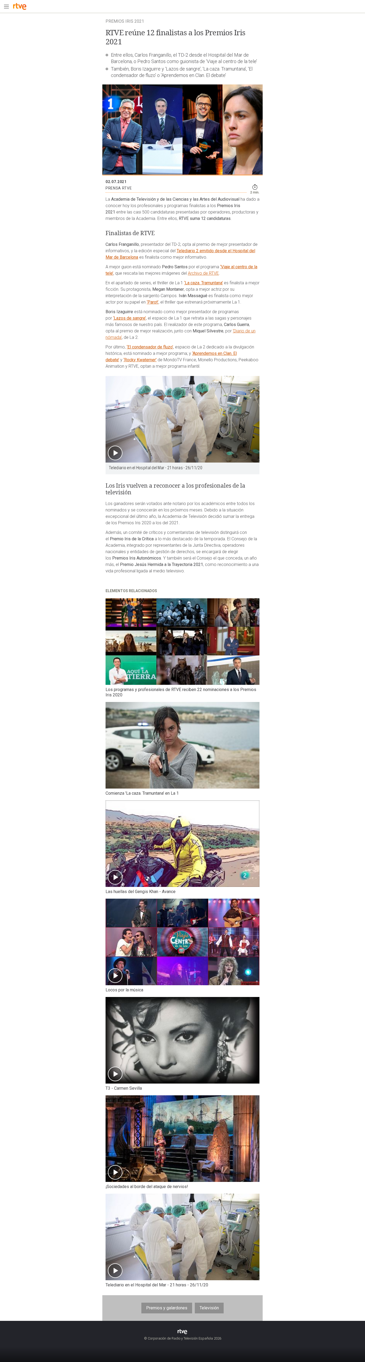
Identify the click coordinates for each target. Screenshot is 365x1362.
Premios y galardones (166, 1307)
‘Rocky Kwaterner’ (140, 359)
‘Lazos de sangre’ (129, 318)
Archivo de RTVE (203, 273)
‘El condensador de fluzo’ (150, 347)
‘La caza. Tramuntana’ (203, 282)
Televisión (209, 1307)
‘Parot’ (152, 302)
